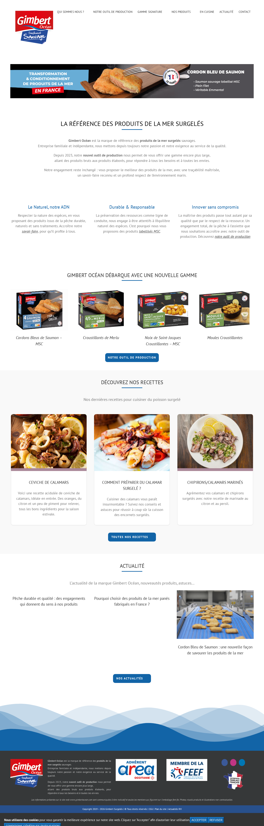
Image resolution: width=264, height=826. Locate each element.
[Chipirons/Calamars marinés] (215, 442)
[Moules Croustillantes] (225, 291)
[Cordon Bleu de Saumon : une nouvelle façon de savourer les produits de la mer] (215, 614)
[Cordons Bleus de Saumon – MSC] (39, 291)
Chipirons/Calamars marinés (215, 482)
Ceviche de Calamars (49, 482)
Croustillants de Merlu (101, 337)
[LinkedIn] (242, 762)
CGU (151, 809)
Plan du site (160, 809)
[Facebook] (225, 762)
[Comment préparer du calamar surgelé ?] (132, 442)
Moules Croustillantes (225, 337)
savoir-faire (30, 231)
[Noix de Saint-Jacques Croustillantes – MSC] (163, 291)
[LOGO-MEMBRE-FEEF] (186, 760)
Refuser (216, 820)
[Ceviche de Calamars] (49, 442)
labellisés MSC (149, 231)
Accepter (199, 820)
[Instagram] (233, 762)
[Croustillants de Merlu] (101, 291)
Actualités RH (175, 809)
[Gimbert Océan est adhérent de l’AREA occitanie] (136, 760)
